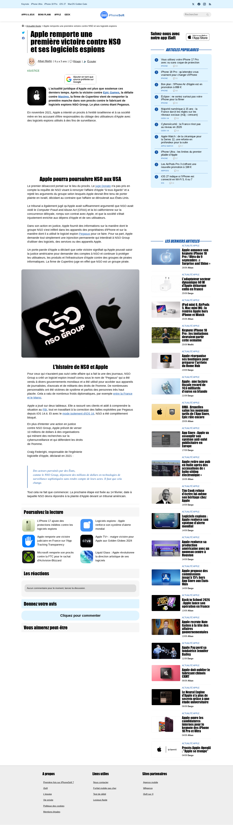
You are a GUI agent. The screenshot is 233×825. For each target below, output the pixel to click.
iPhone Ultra (36, 4)
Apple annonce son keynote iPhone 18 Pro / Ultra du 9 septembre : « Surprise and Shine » (196, 256)
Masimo (63, 96)
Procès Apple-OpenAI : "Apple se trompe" (196, 749)
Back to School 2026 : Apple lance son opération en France (196, 603)
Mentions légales (51, 811)
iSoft (45, 788)
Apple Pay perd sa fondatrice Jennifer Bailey (195, 651)
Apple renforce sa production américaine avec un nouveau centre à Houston (195, 548)
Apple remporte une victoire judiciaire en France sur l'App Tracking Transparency (54, 540)
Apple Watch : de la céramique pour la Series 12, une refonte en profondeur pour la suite (181, 139)
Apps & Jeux (28, 14)
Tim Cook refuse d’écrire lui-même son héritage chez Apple (194, 495)
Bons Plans (44, 14)
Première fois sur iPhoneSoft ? (58, 782)
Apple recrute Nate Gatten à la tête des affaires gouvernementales (195, 627)
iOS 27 (62, 4)
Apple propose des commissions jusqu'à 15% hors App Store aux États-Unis (195, 577)
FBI (45, 409)
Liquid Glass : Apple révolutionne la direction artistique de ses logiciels (114, 556)
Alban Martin (45, 61)
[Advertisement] (80, 149)
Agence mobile (150, 782)
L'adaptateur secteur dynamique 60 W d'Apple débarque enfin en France (196, 284)
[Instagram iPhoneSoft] (204, 5)
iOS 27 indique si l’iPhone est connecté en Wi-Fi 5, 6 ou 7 (177, 178)
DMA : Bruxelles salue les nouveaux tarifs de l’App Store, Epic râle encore (196, 412)
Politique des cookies (53, 806)
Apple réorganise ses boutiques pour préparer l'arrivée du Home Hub (195, 361)
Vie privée (48, 800)
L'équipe (47, 794)
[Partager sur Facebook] (23, 38)
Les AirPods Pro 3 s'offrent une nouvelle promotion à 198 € (178, 166)
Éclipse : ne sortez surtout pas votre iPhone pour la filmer (181, 98)
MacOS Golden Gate (77, 4)
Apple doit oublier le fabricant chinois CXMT (196, 673)
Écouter (91, 61)
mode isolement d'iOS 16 (78, 413)
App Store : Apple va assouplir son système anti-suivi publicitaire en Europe (195, 439)
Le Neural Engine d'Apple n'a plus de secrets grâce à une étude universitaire (195, 697)
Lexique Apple (100, 800)
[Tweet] (23, 33)
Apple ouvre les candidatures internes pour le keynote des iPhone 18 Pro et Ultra (195, 724)
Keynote (25, 4)
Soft (116, 15)
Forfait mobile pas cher (104, 788)
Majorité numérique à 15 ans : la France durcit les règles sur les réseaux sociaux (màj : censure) (179, 111)
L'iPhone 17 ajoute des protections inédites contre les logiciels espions (55, 524)
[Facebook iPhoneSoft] (199, 5)
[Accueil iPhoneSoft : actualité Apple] (22, 26)
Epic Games (111, 92)
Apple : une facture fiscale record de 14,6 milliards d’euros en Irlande (195, 386)
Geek (67, 14)
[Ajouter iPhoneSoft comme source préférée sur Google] (80, 79)
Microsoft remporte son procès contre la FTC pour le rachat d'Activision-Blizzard (55, 556)
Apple (57, 14)
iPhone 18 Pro (50, 4)
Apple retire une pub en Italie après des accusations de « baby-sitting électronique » (196, 468)
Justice (34, 70)
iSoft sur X (148, 794)
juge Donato (103, 186)
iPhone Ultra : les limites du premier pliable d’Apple (181, 153)
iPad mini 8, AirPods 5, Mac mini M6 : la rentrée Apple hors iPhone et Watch (195, 309)
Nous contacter (100, 782)
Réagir (77, 61)
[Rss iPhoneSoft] (210, 5)
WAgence (148, 788)
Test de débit (99, 794)
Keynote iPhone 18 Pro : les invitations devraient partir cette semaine (195, 335)
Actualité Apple (33, 26)
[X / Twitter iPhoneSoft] (193, 5)
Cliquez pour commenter (80, 615)
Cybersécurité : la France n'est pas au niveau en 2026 (181, 126)
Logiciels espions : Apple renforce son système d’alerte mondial (113, 524)
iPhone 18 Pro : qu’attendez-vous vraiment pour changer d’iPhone (180, 73)
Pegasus (84, 233)
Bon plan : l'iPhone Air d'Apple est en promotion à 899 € (181, 86)
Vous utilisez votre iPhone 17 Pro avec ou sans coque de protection (180, 61)
